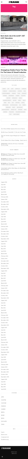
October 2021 (4, 322)
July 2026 (3, 184)
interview (14, 98)
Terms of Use (14, 453)
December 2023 (5, 261)
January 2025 (4, 229)
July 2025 (3, 214)
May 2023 (3, 278)
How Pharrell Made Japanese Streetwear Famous (13, 128)
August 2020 (4, 354)
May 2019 (3, 386)
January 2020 (4, 367)
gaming (17, 95)
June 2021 (3, 332)
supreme (20, 109)
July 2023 (3, 273)
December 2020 (5, 347)
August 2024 (4, 241)
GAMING (3, 409)
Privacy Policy (14, 452)
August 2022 (4, 300)
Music (19, 100)
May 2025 (3, 219)
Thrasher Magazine (20, 111)
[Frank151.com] (14, 2)
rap (13, 102)
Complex (5, 91)
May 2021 (3, 335)
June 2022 (3, 305)
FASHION (3, 406)
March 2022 (4, 312)
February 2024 (4, 256)
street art (13, 109)
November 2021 (5, 320)
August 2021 (4, 327)
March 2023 (4, 283)
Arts (12, 88)
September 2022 (5, 298)
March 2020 (4, 362)
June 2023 (3, 275)
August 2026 (4, 182)
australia (17, 88)
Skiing (24, 104)
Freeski (5, 95)
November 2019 (5, 372)
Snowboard (19, 107)
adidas (4, 88)
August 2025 (4, 211)
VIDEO (2, 424)
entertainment (6, 93)
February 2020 (4, 364)
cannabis (24, 88)
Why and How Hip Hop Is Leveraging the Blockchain (12, 173)
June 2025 (3, 216)
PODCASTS (4, 421)
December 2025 (5, 201)
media (20, 98)
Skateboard (5, 104)
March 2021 (4, 340)
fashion (14, 93)
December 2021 (4, 317)
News (24, 100)
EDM (25, 91)
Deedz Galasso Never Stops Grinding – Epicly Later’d (14, 140)
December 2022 (5, 290)
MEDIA (3, 412)
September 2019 (5, 377)
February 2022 (4, 315)
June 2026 (3, 187)
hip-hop (8, 98)
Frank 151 (24, 93)
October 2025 (4, 206)
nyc (9, 102)
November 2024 (5, 234)
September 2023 (5, 268)
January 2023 (4, 288)
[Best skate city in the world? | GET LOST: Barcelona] (14, 23)
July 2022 (3, 303)
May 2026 (3, 189)
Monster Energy (7, 100)
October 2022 (4, 295)
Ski (20, 104)
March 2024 (4, 253)
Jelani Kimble (4, 168)
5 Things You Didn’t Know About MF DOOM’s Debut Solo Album (13, 154)
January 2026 (4, 199)
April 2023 (3, 280)
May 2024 (3, 248)
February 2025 (4, 226)
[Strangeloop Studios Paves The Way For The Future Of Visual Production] (14, 57)
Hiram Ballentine (5, 172)
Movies (14, 100)
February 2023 (4, 285)
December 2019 (5, 369)
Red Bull (18, 102)
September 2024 (5, 238)
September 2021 (5, 325)
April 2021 (3, 337)
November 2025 (5, 204)
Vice (10, 114)
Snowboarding (5, 109)
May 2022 (3, 307)
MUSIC (3, 415)
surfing (5, 111)
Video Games (16, 114)
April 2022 (3, 310)
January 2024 (4, 258)
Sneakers (8, 107)
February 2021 (4, 342)
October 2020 (4, 349)
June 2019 (3, 384)
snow (13, 107)
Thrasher (11, 111)
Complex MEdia (12, 91)
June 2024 (3, 246)
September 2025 (5, 209)
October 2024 (4, 236)
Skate (23, 102)
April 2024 (3, 251)
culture (20, 91)
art (8, 88)
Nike (5, 102)
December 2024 (5, 231)
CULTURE (3, 403)
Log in (2, 432)
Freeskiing (11, 95)
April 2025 (3, 221)
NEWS (2, 418)
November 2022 (5, 293)
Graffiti (23, 95)
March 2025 (4, 224)
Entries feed (4, 434)
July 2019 (3, 381)
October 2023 (4, 266)
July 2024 (3, 243)
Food (19, 93)
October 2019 (4, 374)
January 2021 (4, 344)
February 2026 (4, 197)
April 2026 (3, 192)
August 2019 (4, 379)
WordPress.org (5, 439)
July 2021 (3, 330)
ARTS (2, 397)
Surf (25, 109)
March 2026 (4, 194)
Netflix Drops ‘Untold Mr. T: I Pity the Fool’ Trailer (13, 132)
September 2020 (5, 352)
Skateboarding (13, 104)
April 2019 (3, 389)
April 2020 (3, 359)
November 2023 (5, 263)
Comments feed (5, 437)
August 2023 (4, 271)
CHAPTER (3, 400)
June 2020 (3, 357)
